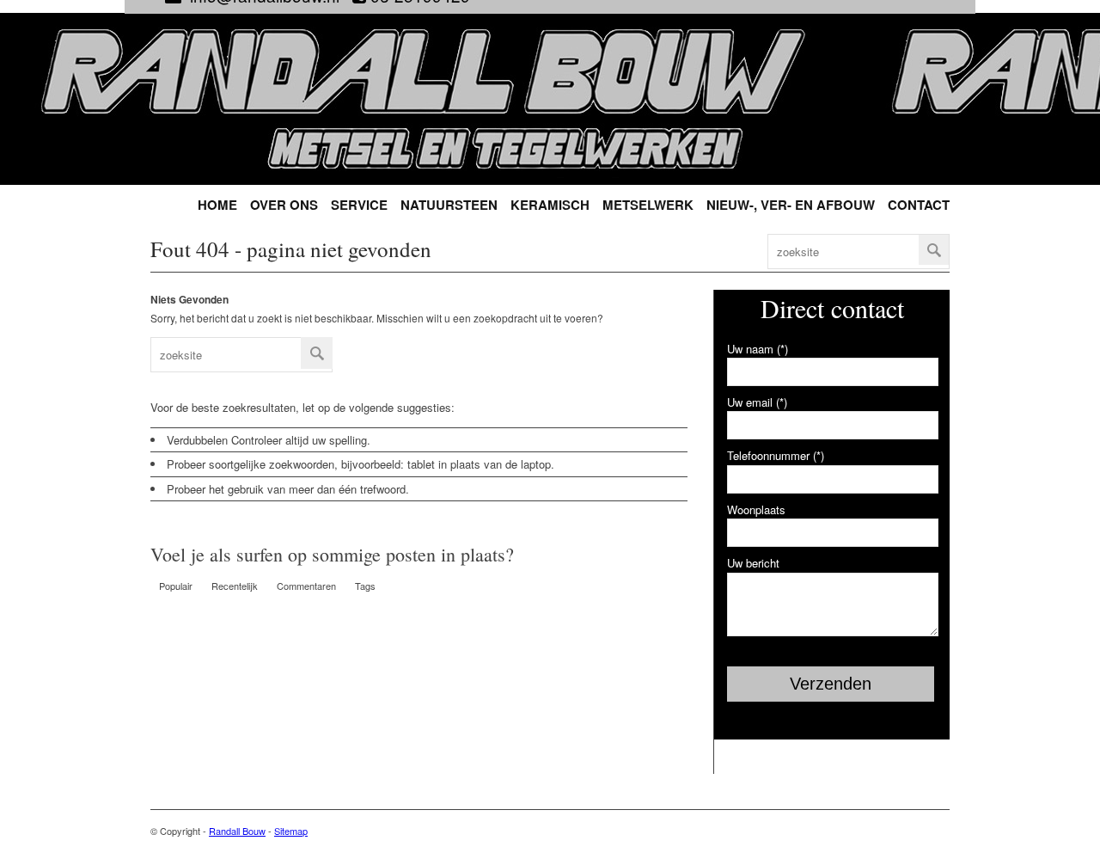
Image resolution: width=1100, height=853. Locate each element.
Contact (919, 205)
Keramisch (550, 205)
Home (217, 205)
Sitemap (291, 831)
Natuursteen (449, 205)
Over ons (284, 205)
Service (359, 205)
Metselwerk (648, 205)
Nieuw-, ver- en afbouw (790, 205)
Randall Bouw (237, 831)
